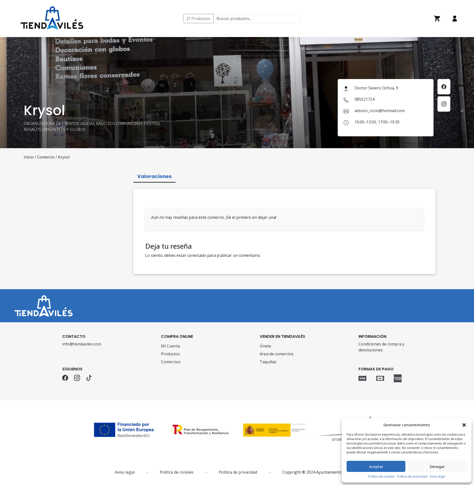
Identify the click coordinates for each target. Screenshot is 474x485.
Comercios (170, 361)
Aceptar (376, 466)
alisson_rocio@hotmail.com (380, 110)
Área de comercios (277, 354)
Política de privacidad (412, 476)
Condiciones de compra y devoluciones (381, 347)
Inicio (29, 157)
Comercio (46, 157)
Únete (265, 346)
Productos (200, 18)
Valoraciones (154, 176)
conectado (196, 255)
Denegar (437, 466)
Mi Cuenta (170, 346)
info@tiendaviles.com (81, 344)
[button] (464, 424)
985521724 (365, 99)
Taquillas (268, 361)
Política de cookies (381, 476)
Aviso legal (437, 476)
